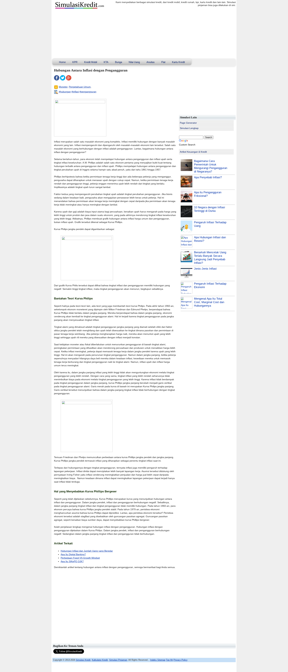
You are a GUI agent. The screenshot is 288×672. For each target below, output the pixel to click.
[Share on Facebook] (56, 79)
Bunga (118, 62)
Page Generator (188, 122)
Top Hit (169, 660)
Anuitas (150, 62)
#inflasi (75, 91)
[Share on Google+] (68, 79)
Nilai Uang (134, 62)
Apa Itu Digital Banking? (73, 554)
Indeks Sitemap (157, 660)
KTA (106, 62)
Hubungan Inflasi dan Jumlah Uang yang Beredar (87, 551)
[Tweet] (62, 79)
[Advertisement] (144, 34)
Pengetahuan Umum (80, 86)
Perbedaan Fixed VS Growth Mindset (80, 558)
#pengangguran (88, 91)
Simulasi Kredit (83, 660)
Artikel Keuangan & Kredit (193, 151)
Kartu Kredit (178, 62)
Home (62, 62)
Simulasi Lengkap (189, 128)
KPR (75, 62)
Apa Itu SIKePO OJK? (72, 561)
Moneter (63, 86)
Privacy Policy (181, 660)
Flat (163, 62)
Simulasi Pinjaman (118, 660)
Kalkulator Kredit (100, 660)
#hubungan (65, 91)
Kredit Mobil (90, 62)
